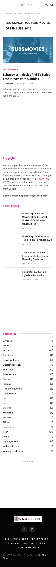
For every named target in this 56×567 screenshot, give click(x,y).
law (4, 398)
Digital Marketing (11, 360)
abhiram (9, 84)
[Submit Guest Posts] (28, 5)
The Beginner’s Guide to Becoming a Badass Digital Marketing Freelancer (35, 256)
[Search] (51, 4)
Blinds (6, 345)
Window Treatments (13, 451)
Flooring (7, 384)
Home (5, 14)
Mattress (7, 417)
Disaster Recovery (12, 364)
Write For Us (20, 539)
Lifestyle (7, 408)
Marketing (8, 412)
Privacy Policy (39, 539)
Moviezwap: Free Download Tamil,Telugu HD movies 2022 (37, 238)
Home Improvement (12, 388)
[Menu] (5, 4)
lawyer (6, 403)
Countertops (9, 355)
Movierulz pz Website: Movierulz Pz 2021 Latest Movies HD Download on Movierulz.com (34, 219)
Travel (6, 436)
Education (8, 369)
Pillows (6, 422)
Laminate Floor (10, 393)
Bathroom (7, 341)
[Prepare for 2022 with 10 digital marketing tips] (11, 275)
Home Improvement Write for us (26, 543)
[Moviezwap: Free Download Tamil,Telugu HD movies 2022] (11, 240)
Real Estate (8, 427)
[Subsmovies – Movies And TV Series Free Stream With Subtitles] (28, 51)
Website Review (11, 446)
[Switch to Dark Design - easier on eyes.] (47, 4)
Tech (5, 432)
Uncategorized (10, 441)
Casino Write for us (28, 547)
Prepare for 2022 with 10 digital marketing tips (34, 273)
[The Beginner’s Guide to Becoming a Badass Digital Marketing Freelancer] (11, 256)
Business (7, 350)
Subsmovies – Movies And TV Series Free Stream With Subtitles (26, 77)
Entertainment (11, 69)
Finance (7, 379)
